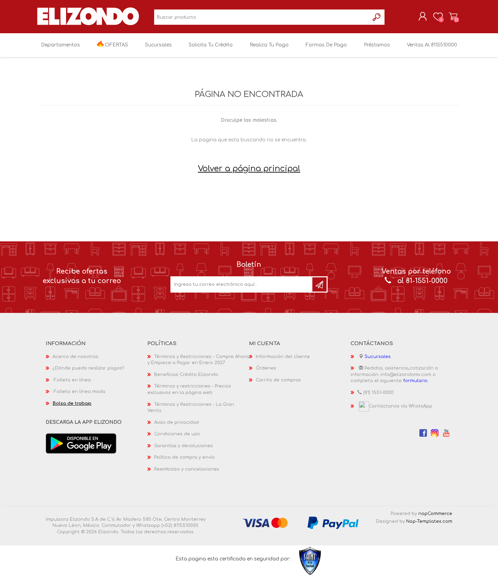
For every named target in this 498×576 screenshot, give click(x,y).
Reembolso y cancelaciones (186, 469)
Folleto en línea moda (79, 391)
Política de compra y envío (184, 457)
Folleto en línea (72, 380)
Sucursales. (378, 356)
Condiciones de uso (177, 434)
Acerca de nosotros (75, 356)
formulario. (416, 380)
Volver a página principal (249, 168)
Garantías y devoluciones (183, 445)
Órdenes (266, 368)
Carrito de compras (453, 16)
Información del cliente (283, 356)
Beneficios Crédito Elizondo (186, 374)
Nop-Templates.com (429, 521)
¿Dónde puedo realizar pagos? (88, 368)
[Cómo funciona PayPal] (333, 522)
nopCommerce (435, 513)
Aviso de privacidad (176, 422)
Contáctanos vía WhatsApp (400, 406)
